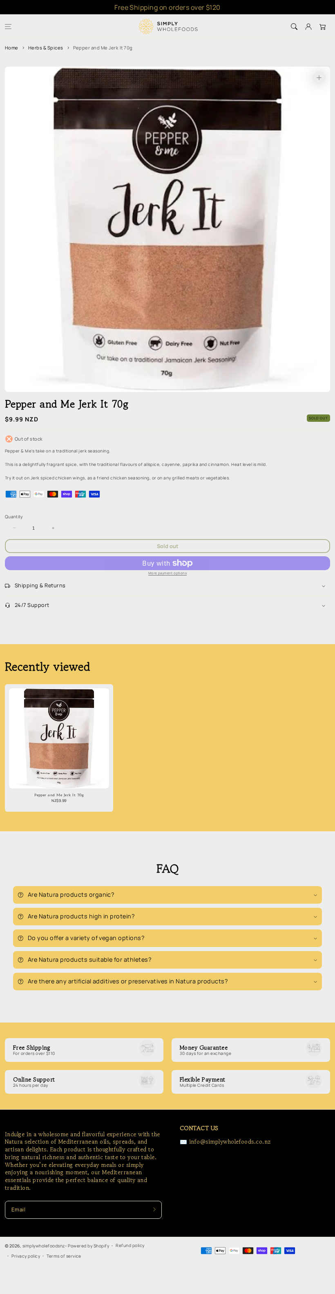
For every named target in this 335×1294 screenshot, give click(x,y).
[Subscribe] (154, 1209)
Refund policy (130, 1245)
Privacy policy (25, 1256)
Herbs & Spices (45, 48)
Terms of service (64, 1256)
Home (11, 48)
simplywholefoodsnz (43, 1246)
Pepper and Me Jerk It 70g (103, 48)
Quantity (14, 516)
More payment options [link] (167, 573)
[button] (8, 26)
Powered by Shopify (88, 1246)
